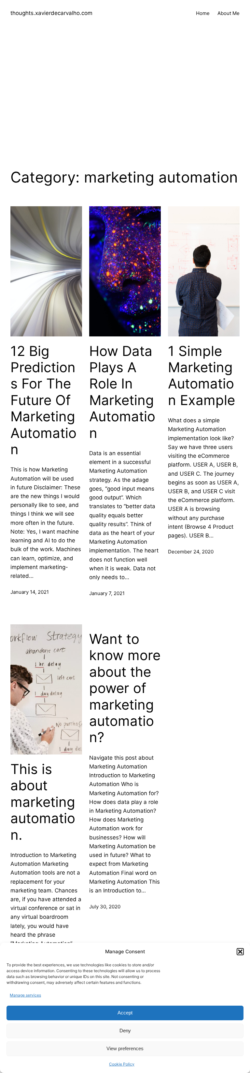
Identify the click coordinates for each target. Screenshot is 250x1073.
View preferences (125, 1048)
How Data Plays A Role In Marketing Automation (122, 392)
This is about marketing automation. (42, 802)
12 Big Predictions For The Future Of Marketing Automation (43, 400)
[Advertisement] (125, 95)
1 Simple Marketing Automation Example (201, 375)
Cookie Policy (121, 1064)
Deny (125, 1030)
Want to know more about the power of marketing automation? (124, 688)
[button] (240, 951)
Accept (125, 1012)
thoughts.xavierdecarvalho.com (51, 13)
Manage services (25, 995)
